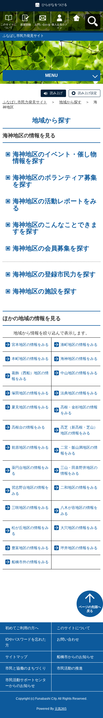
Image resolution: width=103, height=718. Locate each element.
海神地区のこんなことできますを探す (55, 228)
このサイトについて (8, 26)
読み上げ (56, 93)
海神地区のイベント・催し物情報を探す (55, 157)
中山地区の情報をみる (78, 373)
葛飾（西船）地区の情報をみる (30, 376)
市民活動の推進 (70, 668)
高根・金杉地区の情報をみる (78, 410)
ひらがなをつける (54, 5)
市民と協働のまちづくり (25, 668)
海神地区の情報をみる (78, 358)
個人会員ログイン (59, 26)
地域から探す (70, 102)
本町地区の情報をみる (30, 358)
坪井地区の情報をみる (78, 548)
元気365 (61, 709)
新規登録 (25, 24)
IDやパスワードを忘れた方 (25, 642)
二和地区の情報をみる (78, 487)
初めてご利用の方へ (22, 628)
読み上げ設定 (87, 93)
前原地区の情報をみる (30, 447)
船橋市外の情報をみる (30, 562)
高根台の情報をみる (28, 427)
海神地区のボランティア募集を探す (55, 181)
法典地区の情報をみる (78, 393)
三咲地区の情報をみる (30, 507)
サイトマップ (16, 657)
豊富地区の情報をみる (30, 548)
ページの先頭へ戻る (90, 609)
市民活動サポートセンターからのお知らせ (25, 683)
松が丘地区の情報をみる (30, 531)
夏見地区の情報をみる (30, 407)
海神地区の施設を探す (45, 291)
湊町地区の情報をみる (78, 344)
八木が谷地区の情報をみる (78, 510)
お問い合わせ (42, 24)
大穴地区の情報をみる (78, 528)
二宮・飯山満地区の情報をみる (78, 450)
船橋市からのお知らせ (75, 657)
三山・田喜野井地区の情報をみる (78, 470)
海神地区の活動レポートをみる (55, 204)
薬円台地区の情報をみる (30, 470)
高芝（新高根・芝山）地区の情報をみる (78, 430)
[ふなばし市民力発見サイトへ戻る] (77, 17)
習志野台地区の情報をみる (30, 490)
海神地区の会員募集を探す (51, 248)
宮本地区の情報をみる (30, 344)
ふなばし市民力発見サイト (25, 102)
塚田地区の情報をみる (30, 393)
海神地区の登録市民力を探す (54, 274)
